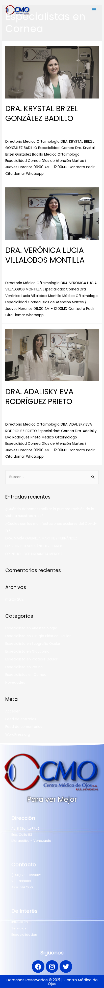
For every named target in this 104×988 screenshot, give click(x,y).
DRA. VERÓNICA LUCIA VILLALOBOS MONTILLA (45, 255)
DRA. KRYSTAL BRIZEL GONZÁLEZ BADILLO (41, 113)
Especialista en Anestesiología (31, 628)
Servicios (18, 928)
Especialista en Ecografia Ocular (32, 643)
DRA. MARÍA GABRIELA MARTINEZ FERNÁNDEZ (41, 538)
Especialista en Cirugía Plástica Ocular (38, 636)
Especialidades (24, 934)
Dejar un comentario (22, 127)
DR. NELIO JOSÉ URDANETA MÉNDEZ (34, 554)
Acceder (12, 711)
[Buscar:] (52, 477)
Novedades (15, 682)
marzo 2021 (14, 599)
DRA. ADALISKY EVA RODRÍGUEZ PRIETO (39, 396)
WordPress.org (17, 734)
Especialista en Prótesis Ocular (31, 659)
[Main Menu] (94, 10)
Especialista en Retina (24, 667)
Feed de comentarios (23, 726)
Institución (19, 921)
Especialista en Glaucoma (27, 651)
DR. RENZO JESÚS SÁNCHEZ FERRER (33, 546)
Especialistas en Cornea (64, 127)
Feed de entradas (20, 719)
